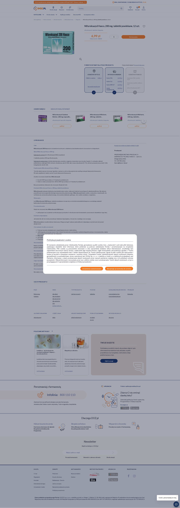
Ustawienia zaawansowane (91, 269)
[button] (176, 504)
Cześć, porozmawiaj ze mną (167, 498)
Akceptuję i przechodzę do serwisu (119, 269)
